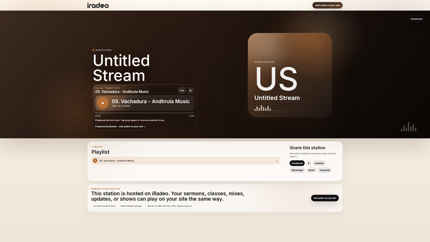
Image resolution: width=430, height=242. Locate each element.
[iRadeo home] (98, 5)
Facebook (297, 163)
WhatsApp (297, 170)
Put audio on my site (325, 198)
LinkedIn (319, 163)
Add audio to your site (327, 5)
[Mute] (190, 90)
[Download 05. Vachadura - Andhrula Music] (277, 160)
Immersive (416, 19)
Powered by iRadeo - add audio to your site (119, 126)
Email (311, 170)
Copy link (325, 170)
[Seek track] (144, 112)
